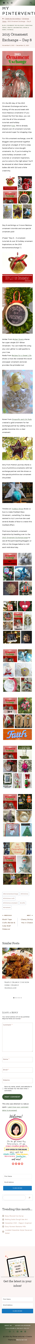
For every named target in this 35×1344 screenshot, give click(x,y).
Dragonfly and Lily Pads (22, 419)
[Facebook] (4, 3)
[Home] (3, 19)
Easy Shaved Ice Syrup (14, 1216)
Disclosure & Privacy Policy (17, 1328)
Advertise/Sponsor (23, 1325)
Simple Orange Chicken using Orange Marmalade (16, 985)
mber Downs (19, 339)
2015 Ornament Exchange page (15, 538)
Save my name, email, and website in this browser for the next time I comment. (18, 1088)
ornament (7, 907)
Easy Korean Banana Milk (15, 1226)
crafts (22, 903)
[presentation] (17, 963)
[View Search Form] (31, 3)
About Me (8, 1325)
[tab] (13, 997)
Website (6, 1080)
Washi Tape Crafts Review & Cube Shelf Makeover (8, 922)
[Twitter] (13, 1331)
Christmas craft (9, 898)
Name (6, 1059)
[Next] (29, 972)
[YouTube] (21, 1331)
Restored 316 (21, 1340)
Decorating (18, 27)
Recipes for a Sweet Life (21, 355)
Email (6, 1070)
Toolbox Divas (17, 509)
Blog (4, 25)
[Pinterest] (25, 1331)
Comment (7, 1025)
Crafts (10, 27)
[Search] (29, 1197)
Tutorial (10, 29)
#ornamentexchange (10, 894)
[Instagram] (11, 3)
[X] (7, 3)
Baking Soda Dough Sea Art (16, 1219)
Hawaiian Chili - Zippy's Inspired (18, 1223)
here (13, 126)
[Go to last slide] (5, 972)
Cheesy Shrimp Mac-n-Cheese (27, 919)
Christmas (24, 894)
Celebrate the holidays (15, 25)
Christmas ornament (10, 903)
